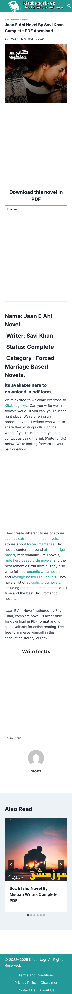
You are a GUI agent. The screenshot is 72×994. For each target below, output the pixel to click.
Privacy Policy (26, 983)
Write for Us (36, 651)
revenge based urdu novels (34, 577)
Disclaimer (49, 983)
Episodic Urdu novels (43, 582)
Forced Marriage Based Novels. (30, 366)
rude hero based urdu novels (28, 560)
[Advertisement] (36, 145)
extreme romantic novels (38, 539)
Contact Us (26, 990)
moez (36, 770)
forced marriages (40, 544)
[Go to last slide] (11, 865)
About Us (47, 990)
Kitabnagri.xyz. (17, 406)
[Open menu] (3, 6)
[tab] (28, 915)
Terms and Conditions (36, 975)
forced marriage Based (16, 20)
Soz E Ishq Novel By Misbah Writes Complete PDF (34, 894)
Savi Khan (14, 737)
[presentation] (36, 849)
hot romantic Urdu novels (39, 572)
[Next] (61, 865)
